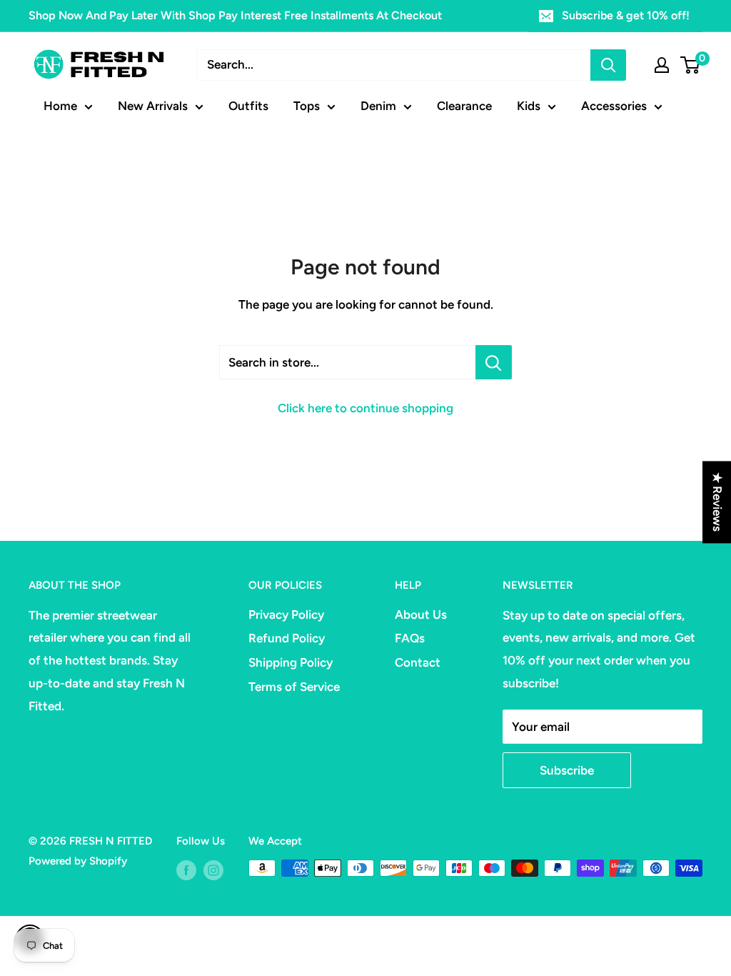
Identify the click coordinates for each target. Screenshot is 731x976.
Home (60, 106)
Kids (528, 106)
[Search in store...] (493, 362)
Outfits (248, 106)
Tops (306, 106)
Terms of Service (294, 686)
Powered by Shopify (78, 861)
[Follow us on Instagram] (213, 870)
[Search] (608, 65)
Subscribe (567, 770)
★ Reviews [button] (717, 502)
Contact (417, 662)
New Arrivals (153, 106)
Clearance (464, 106)
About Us (421, 614)
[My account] (662, 65)
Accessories (614, 106)
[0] (691, 65)
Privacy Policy (286, 614)
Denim (378, 106)
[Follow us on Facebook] (186, 870)
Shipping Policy (290, 662)
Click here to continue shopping (365, 408)
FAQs (410, 638)
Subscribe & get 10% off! (626, 15)
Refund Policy (286, 638)
